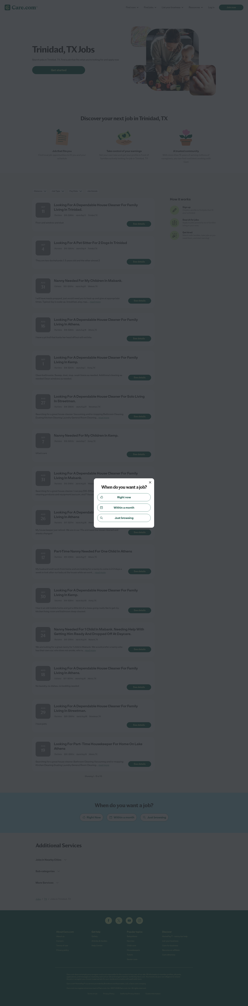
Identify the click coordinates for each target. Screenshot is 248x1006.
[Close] (150, 482)
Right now (124, 497)
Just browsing (124, 518)
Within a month (124, 507)
